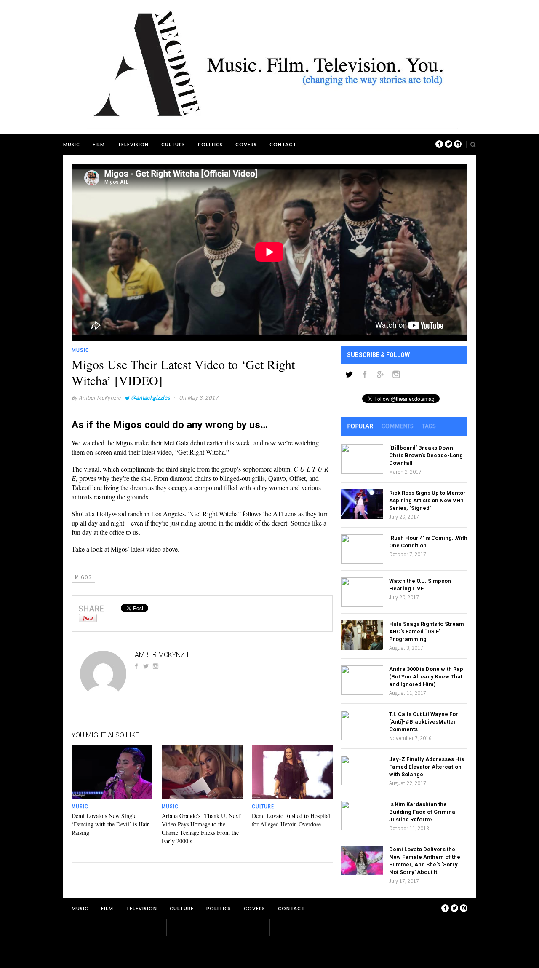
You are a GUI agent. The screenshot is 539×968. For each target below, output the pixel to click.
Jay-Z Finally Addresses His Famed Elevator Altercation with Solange (426, 767)
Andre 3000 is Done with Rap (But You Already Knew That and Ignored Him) (426, 676)
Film (99, 144)
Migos (83, 577)
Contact (283, 144)
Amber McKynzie (100, 397)
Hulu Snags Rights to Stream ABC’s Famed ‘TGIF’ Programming (426, 631)
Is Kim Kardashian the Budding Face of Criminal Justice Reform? (423, 812)
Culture (173, 144)
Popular (360, 426)
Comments (398, 426)
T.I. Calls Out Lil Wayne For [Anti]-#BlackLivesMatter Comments (423, 721)
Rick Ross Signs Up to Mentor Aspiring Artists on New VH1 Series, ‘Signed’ (427, 500)
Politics (210, 144)
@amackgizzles (150, 397)
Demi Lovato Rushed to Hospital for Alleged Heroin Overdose (291, 820)
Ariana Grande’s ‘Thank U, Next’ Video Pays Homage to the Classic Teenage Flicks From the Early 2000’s (202, 828)
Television (133, 144)
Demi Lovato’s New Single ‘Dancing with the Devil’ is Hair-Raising (111, 824)
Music (71, 144)
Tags (429, 426)
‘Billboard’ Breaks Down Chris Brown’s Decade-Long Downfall (426, 455)
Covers (246, 144)
